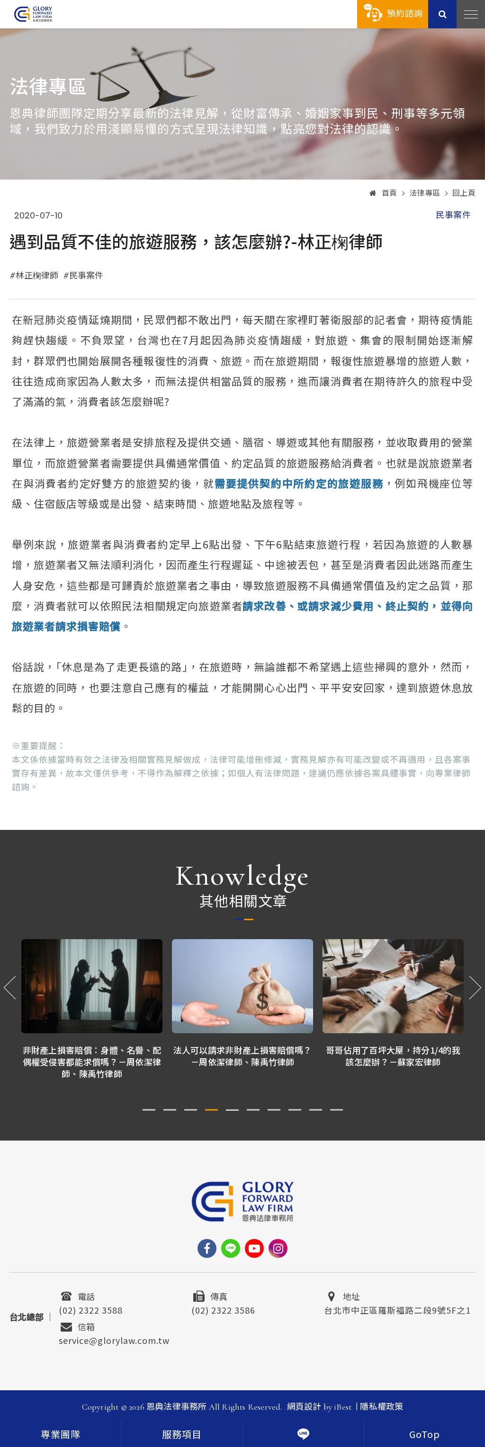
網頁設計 (304, 1407)
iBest (342, 1407)
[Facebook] (207, 1248)
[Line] (230, 1248)
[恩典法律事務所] (33, 14)
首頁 (389, 193)
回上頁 (464, 193)
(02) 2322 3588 (91, 1309)
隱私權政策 (381, 1407)
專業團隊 (61, 1435)
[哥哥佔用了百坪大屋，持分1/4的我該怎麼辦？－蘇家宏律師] (242, 986)
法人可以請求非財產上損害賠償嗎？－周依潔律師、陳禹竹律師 (92, 1056)
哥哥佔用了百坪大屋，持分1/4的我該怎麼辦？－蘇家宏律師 (242, 1056)
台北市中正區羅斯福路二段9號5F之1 (397, 1309)
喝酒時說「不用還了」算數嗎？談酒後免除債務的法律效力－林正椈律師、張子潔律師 (393, 1062)
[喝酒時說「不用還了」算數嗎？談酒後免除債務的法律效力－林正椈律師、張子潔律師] (393, 986)
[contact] (303, 1434)
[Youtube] (254, 1248)
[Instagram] (278, 1248)
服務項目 (182, 1435)
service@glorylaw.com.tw (114, 1339)
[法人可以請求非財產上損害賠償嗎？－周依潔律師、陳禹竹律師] (91, 986)
